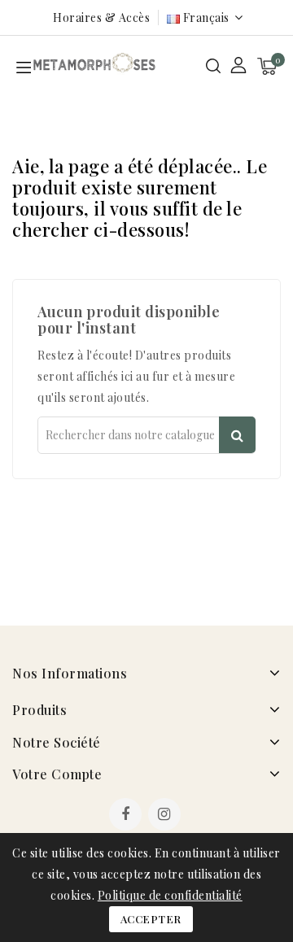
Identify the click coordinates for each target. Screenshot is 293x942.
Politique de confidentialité (170, 895)
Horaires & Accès (101, 17)
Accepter (150, 919)
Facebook (127, 816)
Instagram (166, 816)
